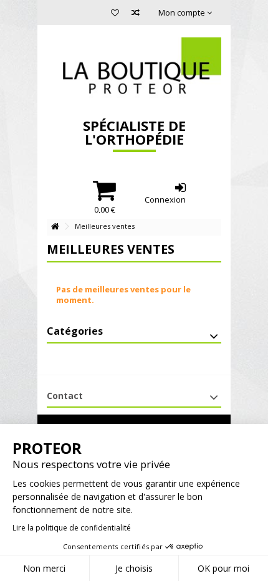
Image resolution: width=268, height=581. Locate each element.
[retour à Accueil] (55, 226)
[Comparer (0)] (136, 14)
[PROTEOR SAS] (134, 68)
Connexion (165, 198)
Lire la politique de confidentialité (71, 527)
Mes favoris (115, 14)
